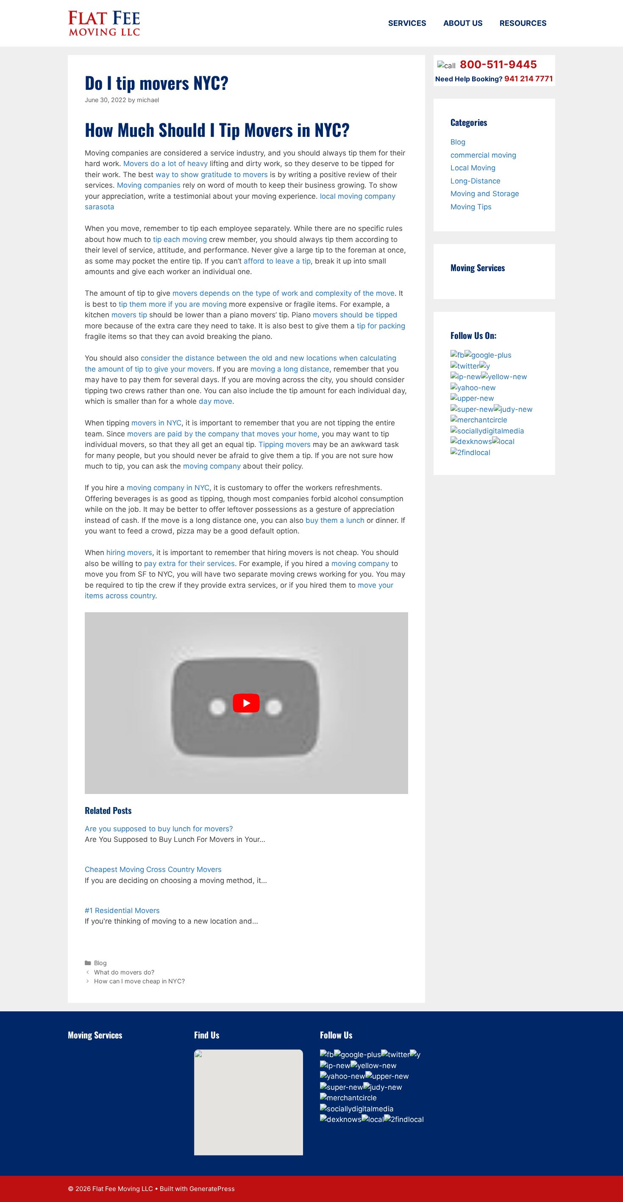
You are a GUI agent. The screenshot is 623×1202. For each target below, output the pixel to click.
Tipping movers (285, 444)
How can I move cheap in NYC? (139, 981)
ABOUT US (463, 23)
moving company (212, 466)
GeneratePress (212, 1189)
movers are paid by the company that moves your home (222, 434)
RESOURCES (523, 23)
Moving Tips (471, 207)
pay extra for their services (189, 563)
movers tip (129, 315)
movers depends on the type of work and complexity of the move (283, 293)
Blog (100, 962)
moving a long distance (289, 369)
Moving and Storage (485, 193)
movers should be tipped (355, 315)
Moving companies (149, 185)
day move (215, 401)
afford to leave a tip (277, 261)
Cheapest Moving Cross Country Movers (153, 869)
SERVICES (407, 23)
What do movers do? (124, 972)
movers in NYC (156, 423)
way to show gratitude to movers (212, 174)
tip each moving (180, 239)
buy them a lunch (335, 520)
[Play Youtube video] (246, 703)
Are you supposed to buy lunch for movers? (159, 828)
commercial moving (483, 155)
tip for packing (381, 326)
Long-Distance (476, 181)
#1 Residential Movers (122, 910)
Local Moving (473, 168)
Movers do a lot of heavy (165, 163)
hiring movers (129, 552)
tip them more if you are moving (173, 304)
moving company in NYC (168, 487)
